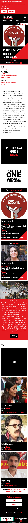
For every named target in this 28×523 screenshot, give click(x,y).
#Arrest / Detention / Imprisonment (9, 76)
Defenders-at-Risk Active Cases (21, 518)
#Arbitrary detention (5, 77)
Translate (24, 24)
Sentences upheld (14, 63)
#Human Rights (4, 69)
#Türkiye (3, 84)
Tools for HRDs (4, 20)
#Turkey (13, 336)
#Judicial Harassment (6, 74)
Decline (11, 11)
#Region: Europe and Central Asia (8, 82)
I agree (4, 11)
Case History (14, 61)
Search (24, 20)
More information (5, 8)
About (17, 20)
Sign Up (14, 504)
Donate (10, 20)
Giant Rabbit (19, 513)
